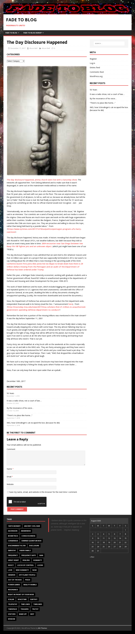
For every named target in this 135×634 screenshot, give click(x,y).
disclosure (34, 545)
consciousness (28, 536)
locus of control (25, 565)
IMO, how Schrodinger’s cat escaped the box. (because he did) (33, 422)
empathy (12, 550)
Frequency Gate (28, 555)
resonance (13, 590)
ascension (12, 531)
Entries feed (95, 67)
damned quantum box (31, 541)
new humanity (22, 570)
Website (10, 484)
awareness (26, 531)
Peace (27, 580)
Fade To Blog (11, 33)
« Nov (92, 557)
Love (10, 570)
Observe (11, 575)
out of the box (15, 580)
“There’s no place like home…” (19, 415)
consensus (13, 541)
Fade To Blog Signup (32, 33)
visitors (11, 614)
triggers (24, 609)
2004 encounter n (50, 243)
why (32, 614)
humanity (37, 560)
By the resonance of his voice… (20, 408)
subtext (33, 599)
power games (14, 585)
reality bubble (30, 585)
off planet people (27, 575)
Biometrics (13, 536)
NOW (34, 570)
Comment (11, 449)
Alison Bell (33, 48)
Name (10, 469)
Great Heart (13, 560)
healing (26, 560)
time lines (25, 604)
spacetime (22, 599)
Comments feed (97, 72)
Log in (92, 63)
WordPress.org (96, 76)
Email (9, 476)
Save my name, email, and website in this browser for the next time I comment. (43, 492)
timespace (12, 609)
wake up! (23, 614)
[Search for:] (109, 43)
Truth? (35, 609)
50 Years (10, 393)
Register (93, 59)
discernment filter (17, 545)
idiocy (11, 565)
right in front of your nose (21, 594)
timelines (37, 604)
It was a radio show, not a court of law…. (24, 400)
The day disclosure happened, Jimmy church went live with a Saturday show (42, 179)
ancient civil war (32, 526)
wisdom (11, 619)
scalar (11, 599)
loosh (40, 565)
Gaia (41, 555)
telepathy (12, 604)
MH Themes (42, 628)
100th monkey (14, 526)
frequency (13, 555)
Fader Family (25, 550)
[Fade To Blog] (67, 13)
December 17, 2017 (17, 48)
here (70, 304)
